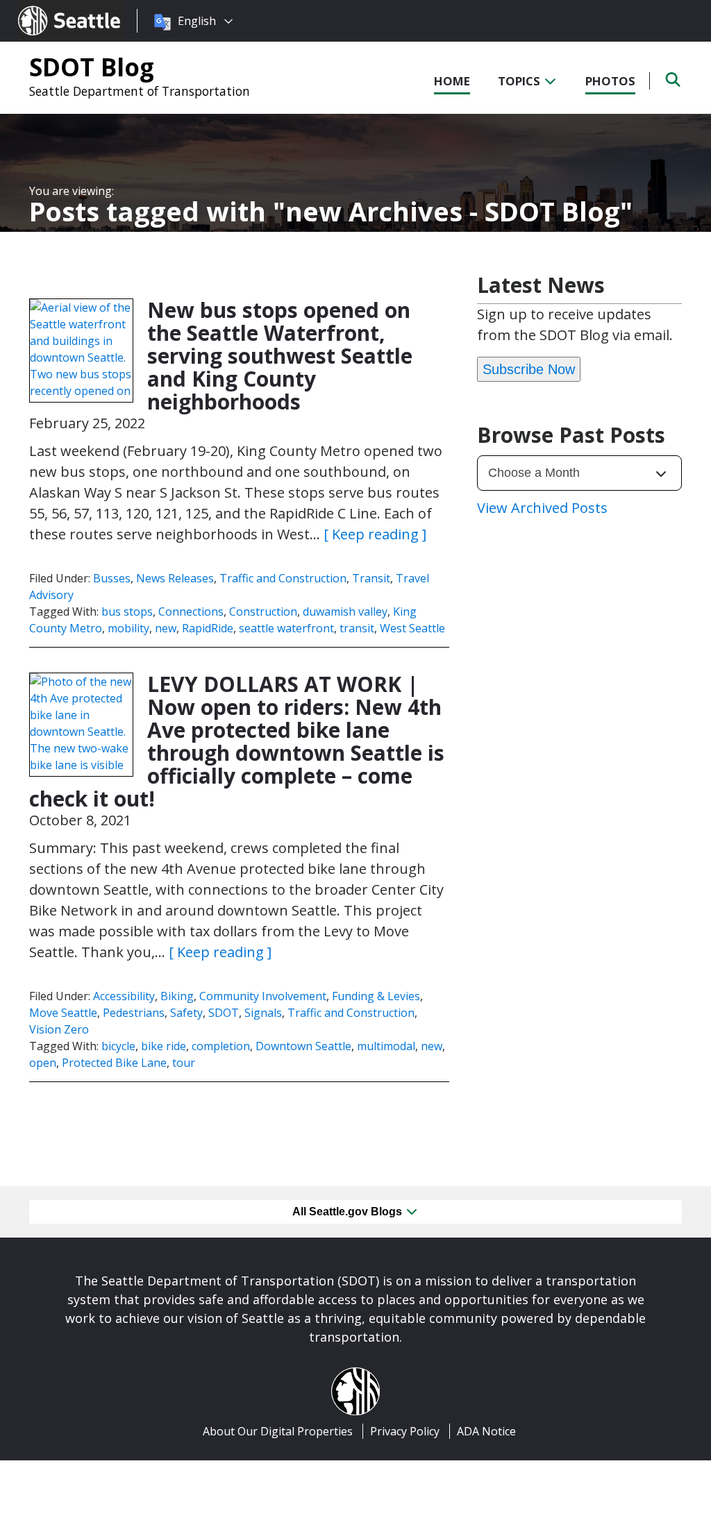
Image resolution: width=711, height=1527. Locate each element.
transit (357, 628)
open (42, 1062)
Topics (520, 81)
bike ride (163, 1046)
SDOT (223, 1012)
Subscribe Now (529, 369)
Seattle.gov (47, 7)
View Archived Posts (542, 507)
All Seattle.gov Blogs (348, 1211)
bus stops (127, 611)
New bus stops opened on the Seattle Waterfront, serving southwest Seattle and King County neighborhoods (279, 356)
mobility (128, 628)
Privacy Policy (405, 1431)
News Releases (175, 578)
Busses (112, 578)
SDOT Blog (91, 66)
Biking (177, 996)
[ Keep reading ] (375, 534)
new (165, 628)
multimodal (386, 1046)
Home (452, 81)
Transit (371, 578)
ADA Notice (486, 1431)
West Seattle (412, 628)
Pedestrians (134, 1012)
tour (183, 1062)
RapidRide (207, 628)
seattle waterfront (286, 628)
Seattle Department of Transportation (139, 91)
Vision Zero (59, 1029)
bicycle (118, 1046)
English (197, 20)
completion (221, 1046)
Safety (186, 1012)
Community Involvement (262, 996)
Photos (610, 81)
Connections (191, 611)
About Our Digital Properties (278, 1431)
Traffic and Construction (282, 578)
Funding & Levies (376, 996)
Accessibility (124, 996)
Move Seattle (63, 1012)
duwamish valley (345, 611)
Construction (263, 611)
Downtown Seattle (303, 1046)
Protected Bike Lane (114, 1062)
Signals (263, 1012)
